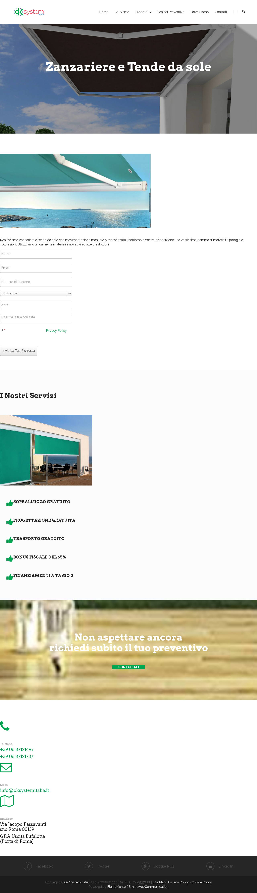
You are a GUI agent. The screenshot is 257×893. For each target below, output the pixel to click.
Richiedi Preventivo (170, 12)
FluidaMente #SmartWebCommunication (137, 887)
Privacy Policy (56, 330)
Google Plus (164, 866)
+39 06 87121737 (16, 756)
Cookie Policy (202, 882)
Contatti (221, 12)
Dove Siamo (200, 12)
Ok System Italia (76, 882)
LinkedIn (225, 866)
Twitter (103, 866)
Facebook (44, 866)
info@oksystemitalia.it (24, 790)
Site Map (159, 882)
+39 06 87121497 (17, 749)
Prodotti (141, 12)
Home (103, 12)
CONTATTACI (128, 667)
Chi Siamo (121, 12)
